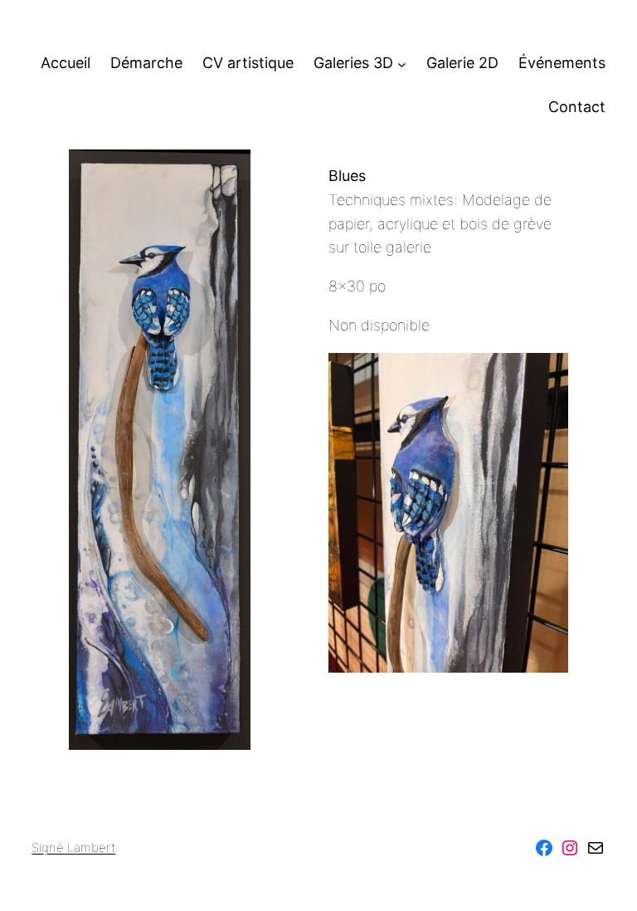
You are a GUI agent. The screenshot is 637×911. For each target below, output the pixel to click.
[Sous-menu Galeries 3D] (401, 63)
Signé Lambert (73, 847)
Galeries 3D (353, 62)
